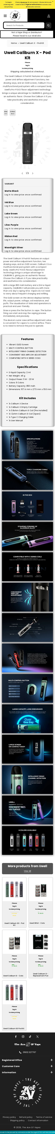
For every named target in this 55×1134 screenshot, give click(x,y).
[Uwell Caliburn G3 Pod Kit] (14, 992)
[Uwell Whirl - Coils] (40, 889)
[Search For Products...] (48, 25)
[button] (5, 16)
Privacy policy (9, 1117)
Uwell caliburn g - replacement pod (40, 975)
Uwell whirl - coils (37, 923)
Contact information (38, 1120)
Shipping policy (17, 1120)
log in (27, 65)
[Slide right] (32, 173)
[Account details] (49, 16)
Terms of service (44, 1117)
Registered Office (12, 1060)
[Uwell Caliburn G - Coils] (14, 942)
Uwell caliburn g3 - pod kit (14, 924)
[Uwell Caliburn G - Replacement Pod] (40, 942)
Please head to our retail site (27, 35)
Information (9, 1072)
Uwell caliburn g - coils (13, 976)
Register (24, 2)
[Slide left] (22, 173)
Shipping (15, 71)
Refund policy (26, 1117)
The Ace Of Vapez (31, 1127)
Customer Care (10, 1066)
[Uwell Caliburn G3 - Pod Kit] (14, 889)
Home (14, 43)
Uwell (43, 866)
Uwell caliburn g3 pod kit (13, 1028)
